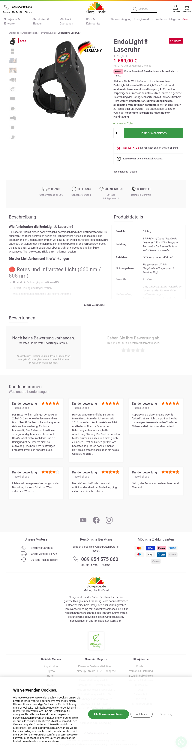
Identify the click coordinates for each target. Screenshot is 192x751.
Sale (185, 19)
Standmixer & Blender (40, 21)
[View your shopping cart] (185, 10)
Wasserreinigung (120, 19)
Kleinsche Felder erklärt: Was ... (96, 666)
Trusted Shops (20, 407)
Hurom (51, 675)
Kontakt (141, 666)
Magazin (174, 19)
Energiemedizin (143, 19)
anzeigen (98, 305)
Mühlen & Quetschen (66, 21)
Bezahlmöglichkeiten (141, 675)
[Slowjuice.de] (96, 7)
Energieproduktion (90, 239)
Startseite (14, 32)
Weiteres (161, 19)
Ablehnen (141, 714)
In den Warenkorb (153, 133)
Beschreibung (120, 171)
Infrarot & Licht (48, 32)
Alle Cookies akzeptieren (108, 714)
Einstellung (166, 714)
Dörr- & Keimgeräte (93, 21)
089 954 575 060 (22, 7)
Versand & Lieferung (141, 671)
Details (133, 171)
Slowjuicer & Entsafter (12, 21)
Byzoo (51, 671)
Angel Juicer (51, 666)
